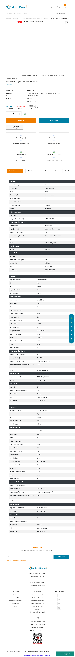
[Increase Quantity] (19, 114)
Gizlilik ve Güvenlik (37, 598)
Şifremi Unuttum (37, 606)
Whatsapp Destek (66, 654)
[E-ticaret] (37, 655)
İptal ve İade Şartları (37, 601)
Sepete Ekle (54, 120)
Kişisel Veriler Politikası (37, 603)
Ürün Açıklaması (14, 171)
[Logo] (16, 7)
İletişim (15, 595)
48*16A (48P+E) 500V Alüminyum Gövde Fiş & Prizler (43, 93)
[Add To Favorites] (66, 22)
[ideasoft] (28, 656)
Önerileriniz (68, 171)
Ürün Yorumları (33, 171)
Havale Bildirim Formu (15, 601)
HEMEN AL (21, 120)
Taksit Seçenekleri (51, 171)
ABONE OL (61, 557)
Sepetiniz (37, 609)
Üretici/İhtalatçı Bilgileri (37, 612)
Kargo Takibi (15, 598)
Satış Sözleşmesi (37, 595)
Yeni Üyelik (15, 603)
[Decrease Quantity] (8, 114)
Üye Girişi (15, 606)
